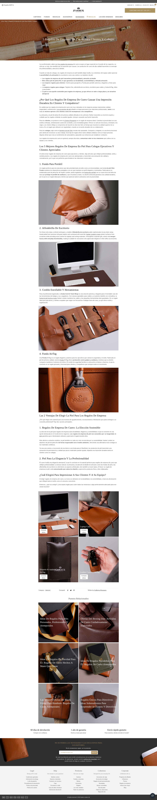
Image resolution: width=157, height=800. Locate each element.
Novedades (80, 17)
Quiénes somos (55, 777)
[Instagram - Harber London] (145, 797)
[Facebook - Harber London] (142, 797)
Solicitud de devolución (55, 789)
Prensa (125, 781)
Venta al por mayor (125, 785)
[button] (140, 10)
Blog (6, 21)
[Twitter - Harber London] (139, 797)
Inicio (2, 21)
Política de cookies (32, 787)
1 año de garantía (32, 781)
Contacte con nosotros (55, 781)
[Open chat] (152, 795)
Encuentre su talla (55, 785)
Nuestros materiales (55, 779)
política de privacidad (90, 759)
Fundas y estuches (79, 779)
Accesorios (67, 17)
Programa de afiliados (125, 777)
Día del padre (101, 787)
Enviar (94, 752)
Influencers (125, 779)
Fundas (47, 17)
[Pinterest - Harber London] (148, 797)
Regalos (92, 17)
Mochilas (56, 17)
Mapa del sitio (101, 791)
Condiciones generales (32, 777)
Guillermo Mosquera (100, 590)
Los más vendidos (106, 17)
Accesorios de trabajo (101, 779)
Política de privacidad (32, 785)
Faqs (55, 783)
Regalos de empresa (125, 783)
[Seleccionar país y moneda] (2, 5)
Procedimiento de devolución (32, 783)
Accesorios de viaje (102, 777)
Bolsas (78, 781)
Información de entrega (32, 779)
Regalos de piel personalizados (102, 781)
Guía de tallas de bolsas (55, 787)
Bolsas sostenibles (102, 785)
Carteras (37, 17)
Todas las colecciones (102, 789)
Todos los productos (78, 789)
